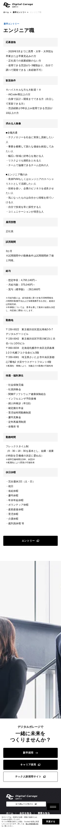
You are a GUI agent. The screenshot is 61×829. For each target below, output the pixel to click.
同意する (50, 821)
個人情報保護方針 (32, 824)
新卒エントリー (19, 12)
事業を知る (44, 813)
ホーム (6, 12)
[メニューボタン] (53, 806)
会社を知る (26, 813)
